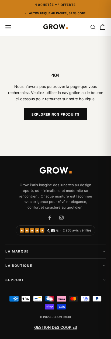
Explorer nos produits (55, 114)
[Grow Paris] (55, 171)
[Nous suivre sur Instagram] (61, 217)
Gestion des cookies (55, 327)
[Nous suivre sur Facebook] (49, 217)
